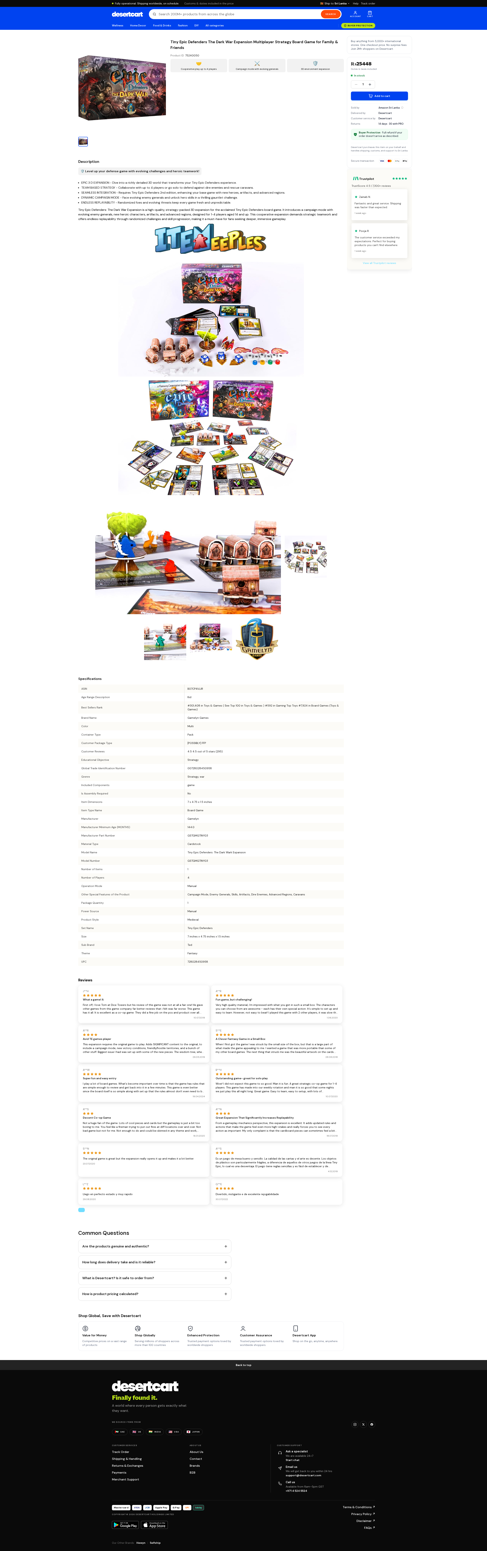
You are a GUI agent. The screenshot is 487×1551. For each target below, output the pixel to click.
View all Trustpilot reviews (379, 263)
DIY (196, 25)
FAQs (369, 1528)
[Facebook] (371, 1424)
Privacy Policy (363, 1514)
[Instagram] (355, 1424)
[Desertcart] (127, 14)
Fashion (183, 25)
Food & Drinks (162, 25)
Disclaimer (365, 1521)
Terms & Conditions (359, 1507)
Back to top (243, 1365)
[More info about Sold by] (402, 107)
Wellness (117, 25)
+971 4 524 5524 (296, 1491)
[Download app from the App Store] (154, 1525)
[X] (363, 1424)
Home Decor (138, 25)
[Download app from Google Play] (125, 1525)
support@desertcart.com (303, 1475)
